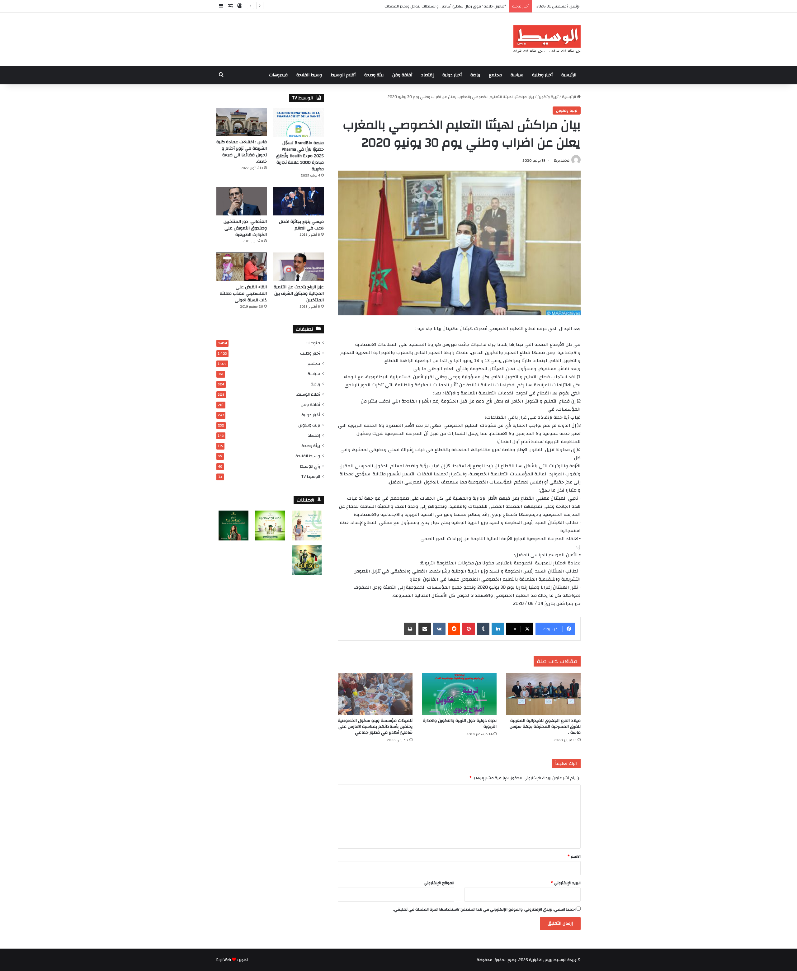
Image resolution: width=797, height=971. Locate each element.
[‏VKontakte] (439, 629)
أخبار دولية (452, 75)
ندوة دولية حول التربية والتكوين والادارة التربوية (460, 724)
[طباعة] (410, 629)
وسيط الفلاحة (309, 75)
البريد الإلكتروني (566, 883)
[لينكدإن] (498, 629)
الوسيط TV (310, 476)
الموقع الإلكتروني (439, 883)
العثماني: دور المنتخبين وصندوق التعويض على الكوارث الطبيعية (245, 228)
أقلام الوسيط (343, 75)
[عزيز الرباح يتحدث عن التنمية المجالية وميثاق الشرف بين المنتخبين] (298, 266)
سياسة (517, 75)
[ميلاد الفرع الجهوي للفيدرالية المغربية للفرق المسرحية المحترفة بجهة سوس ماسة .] (543, 694)
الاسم (574, 856)
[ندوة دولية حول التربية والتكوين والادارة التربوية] (459, 694)
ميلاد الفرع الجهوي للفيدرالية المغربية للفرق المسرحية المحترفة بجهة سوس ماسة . (545, 727)
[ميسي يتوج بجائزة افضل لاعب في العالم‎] (298, 201)
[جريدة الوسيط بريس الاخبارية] (547, 39)
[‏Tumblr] (483, 629)
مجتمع (495, 75)
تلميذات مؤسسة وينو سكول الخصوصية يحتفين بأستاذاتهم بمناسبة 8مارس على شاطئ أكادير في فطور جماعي (375, 727)
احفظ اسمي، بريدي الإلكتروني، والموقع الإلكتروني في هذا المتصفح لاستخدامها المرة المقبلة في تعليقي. (484, 909)
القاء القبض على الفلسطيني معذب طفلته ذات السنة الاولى (243, 293)
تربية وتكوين (548, 97)
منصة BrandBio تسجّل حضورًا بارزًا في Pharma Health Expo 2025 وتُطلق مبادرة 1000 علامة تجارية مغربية (300, 156)
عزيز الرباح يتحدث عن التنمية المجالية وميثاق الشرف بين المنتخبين (299, 293)
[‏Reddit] (454, 629)
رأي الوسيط (310, 466)
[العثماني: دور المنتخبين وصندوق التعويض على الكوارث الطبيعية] (241, 201)
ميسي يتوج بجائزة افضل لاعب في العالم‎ (301, 225)
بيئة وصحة (374, 75)
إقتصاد (427, 75)
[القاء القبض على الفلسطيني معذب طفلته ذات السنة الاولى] (241, 266)
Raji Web (223, 960)
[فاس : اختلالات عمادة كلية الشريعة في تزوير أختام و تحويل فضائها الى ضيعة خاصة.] (241, 122)
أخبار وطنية (542, 75)
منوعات (313, 343)
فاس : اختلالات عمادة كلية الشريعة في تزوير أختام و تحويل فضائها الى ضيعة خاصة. (241, 152)
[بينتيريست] (468, 629)
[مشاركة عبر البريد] (424, 629)
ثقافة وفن (402, 75)
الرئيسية (568, 75)
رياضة (475, 75)
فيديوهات (278, 75)
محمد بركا (561, 160)
